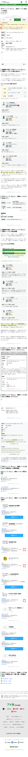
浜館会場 (3, 660)
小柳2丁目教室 (4, 477)
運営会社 (5, 727)
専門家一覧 (11, 721)
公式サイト (14, 517)
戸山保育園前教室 (4, 487)
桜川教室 (3, 631)
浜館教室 (3, 642)
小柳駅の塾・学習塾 (7, 683)
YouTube (15, 711)
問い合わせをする (4, 461)
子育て (23, 708)
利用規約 (23, 721)
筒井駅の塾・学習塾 (7, 681)
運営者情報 (17, 721)
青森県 (5, 6)
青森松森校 (4, 528)
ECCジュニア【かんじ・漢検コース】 (14, 41)
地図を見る (4, 481)
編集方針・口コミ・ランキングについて (14, 719)
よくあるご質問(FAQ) (20, 727)
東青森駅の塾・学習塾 (7, 678)
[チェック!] (24, 550)
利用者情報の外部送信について (18, 724)
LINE (10, 709)
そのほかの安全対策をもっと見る (14, 454)
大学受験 (16, 708)
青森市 (8, 6)
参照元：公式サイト (23, 367)
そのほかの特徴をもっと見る (14, 443)
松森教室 (3, 510)
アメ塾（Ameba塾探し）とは (16, 716)
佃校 (3, 547)
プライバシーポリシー (6, 724)
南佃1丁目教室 (5, 614)
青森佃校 (3, 598)
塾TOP (2, 6)
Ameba (9, 742)
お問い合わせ (11, 727)
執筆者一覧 (5, 721)
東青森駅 (11, 6)
